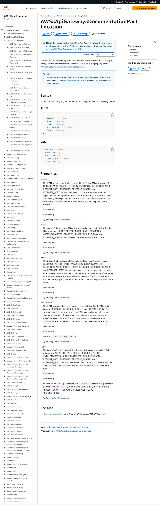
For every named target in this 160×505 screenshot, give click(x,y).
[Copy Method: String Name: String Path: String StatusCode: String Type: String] (112, 149)
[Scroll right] (88, 8)
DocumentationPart (71, 80)
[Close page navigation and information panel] (155, 42)
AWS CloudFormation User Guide (68, 49)
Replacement (64, 219)
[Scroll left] (24, 8)
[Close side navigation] (34, 16)
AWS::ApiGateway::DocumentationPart (58, 67)
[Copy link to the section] (38, 95)
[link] (86, 16)
